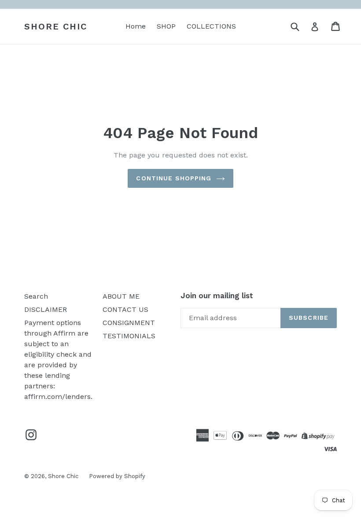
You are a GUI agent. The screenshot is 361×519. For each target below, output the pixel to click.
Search (36, 296)
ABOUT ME (121, 296)
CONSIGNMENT (129, 322)
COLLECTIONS (211, 26)
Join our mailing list (216, 295)
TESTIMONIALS (129, 336)
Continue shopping (173, 178)
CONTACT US (125, 309)
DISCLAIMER (45, 309)
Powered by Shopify (117, 476)
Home (135, 26)
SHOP (166, 26)
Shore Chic (55, 26)
